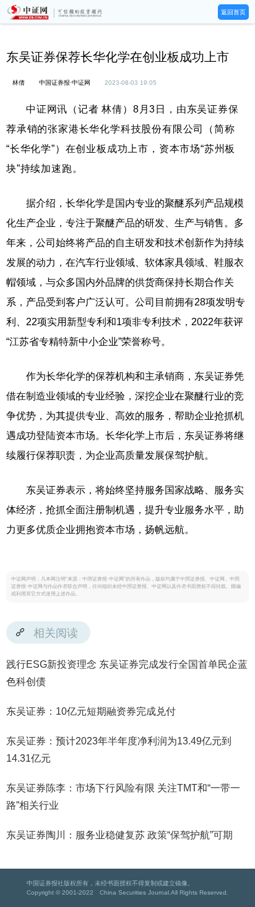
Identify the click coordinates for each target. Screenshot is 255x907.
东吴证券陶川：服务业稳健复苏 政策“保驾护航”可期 (119, 835)
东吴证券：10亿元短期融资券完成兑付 (91, 711)
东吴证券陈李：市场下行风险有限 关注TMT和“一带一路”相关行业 (123, 797)
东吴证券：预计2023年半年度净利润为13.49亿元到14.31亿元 (118, 750)
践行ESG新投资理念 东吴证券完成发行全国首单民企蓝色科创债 (127, 673)
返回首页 (233, 12)
